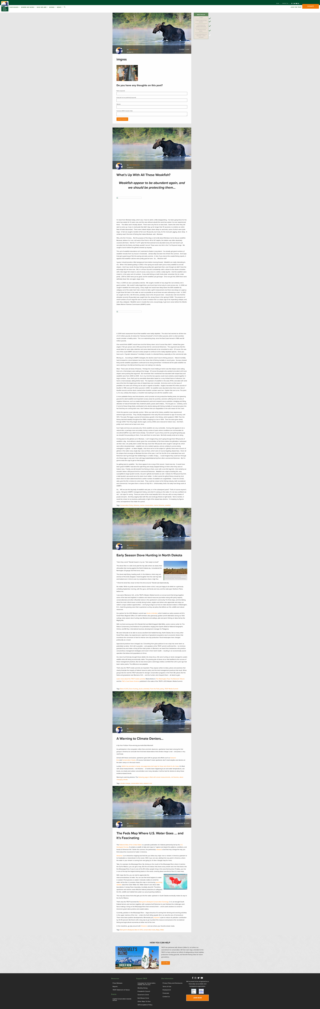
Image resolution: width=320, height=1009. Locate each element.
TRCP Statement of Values (121, 990)
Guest (131, 729)
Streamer (119, 856)
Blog (277, 3)
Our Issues (14, 7)
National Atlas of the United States (130, 845)
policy (162, 689)
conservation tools (137, 783)
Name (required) (120, 91)
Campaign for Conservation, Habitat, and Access (147, 983)
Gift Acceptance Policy (145, 1005)
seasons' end (147, 783)
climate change (125, 783)
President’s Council (144, 991)
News (59, 7)
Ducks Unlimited (152, 613)
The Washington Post (163, 679)
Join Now (197, 998)
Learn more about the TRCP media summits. (130, 679)
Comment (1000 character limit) (124, 111)
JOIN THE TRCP (296, 7)
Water (162, 930)
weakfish (168, 505)
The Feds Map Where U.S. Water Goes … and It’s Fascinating (201, 36)
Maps (158, 930)
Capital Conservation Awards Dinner (122, 999)
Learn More (165, 963)
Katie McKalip (133, 545)
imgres (201, 17)
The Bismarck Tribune (177, 679)
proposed (156, 917)
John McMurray (134, 165)
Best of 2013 (124, 689)
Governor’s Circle (143, 995)
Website (118, 104)
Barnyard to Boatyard (127, 930)
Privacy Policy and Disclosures (172, 983)
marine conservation (146, 505)
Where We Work (27, 7)
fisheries (136, 505)
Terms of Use (167, 986)
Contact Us (285, 3)
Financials (166, 993)
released (159, 849)
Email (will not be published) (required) (126, 97)
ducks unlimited (144, 689)
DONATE (310, 6)
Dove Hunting (133, 689)
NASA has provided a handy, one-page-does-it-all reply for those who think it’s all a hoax (150, 766)
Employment (167, 990)
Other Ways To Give (144, 1001)
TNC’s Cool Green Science (130, 681)
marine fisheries (159, 505)
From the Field (154, 689)
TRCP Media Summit (171, 689)
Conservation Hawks (129, 760)
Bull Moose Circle (143, 998)
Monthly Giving (142, 988)
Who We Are (42, 7)
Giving (52, 7)
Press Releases (117, 983)
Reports (115, 986)
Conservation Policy (126, 505)
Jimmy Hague (133, 823)
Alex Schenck (133, 49)
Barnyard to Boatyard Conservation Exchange (154, 902)
